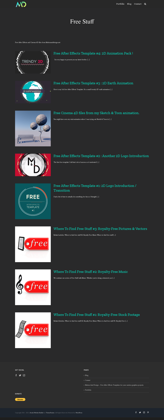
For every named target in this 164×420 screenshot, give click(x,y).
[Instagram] (24, 375)
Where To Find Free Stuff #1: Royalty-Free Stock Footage (97, 314)
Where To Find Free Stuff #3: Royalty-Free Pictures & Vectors (100, 229)
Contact (87, 380)
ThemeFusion (50, 413)
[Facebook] (16, 375)
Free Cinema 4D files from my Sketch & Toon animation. (96, 113)
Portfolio (88, 390)
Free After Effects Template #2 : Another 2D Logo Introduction (101, 156)
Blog (86, 375)
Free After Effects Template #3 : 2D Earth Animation (93, 83)
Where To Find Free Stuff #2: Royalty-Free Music (91, 272)
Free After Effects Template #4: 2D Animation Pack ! (93, 53)
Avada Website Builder (37, 413)
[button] (145, 4)
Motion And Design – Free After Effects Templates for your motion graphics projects (114, 385)
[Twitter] (20, 375)
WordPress (79, 413)
